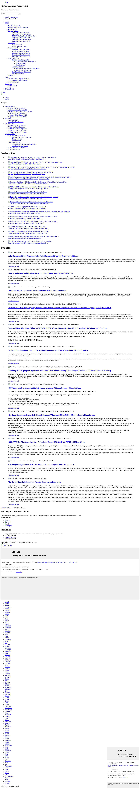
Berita (6, 77)
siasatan (10, 266)
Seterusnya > (9, 507)
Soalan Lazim (12, 85)
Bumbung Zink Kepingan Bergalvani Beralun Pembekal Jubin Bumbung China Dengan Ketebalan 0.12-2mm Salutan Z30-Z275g (59, 371)
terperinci (16, 266)
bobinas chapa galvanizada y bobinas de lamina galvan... (25, 218)
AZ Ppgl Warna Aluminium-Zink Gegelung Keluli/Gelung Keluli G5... (29, 203)
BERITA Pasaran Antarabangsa (17, 80)
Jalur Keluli (11, 43)
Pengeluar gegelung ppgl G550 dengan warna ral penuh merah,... (28, 243)
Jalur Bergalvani (17, 44)
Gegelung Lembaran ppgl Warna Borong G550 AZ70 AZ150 (26, 208)
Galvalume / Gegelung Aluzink (21, 34)
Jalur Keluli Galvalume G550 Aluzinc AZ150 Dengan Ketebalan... (28, 184)
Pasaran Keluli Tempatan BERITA (18, 79)
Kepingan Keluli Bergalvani (20, 49)
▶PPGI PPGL (12, 29)
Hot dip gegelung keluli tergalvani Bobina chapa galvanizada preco (34, 482)
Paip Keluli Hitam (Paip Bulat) (21, 72)
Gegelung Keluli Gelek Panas (21, 41)
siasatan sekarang (6, 517)
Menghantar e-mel (6, 545)
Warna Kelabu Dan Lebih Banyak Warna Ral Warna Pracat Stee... (28, 228)
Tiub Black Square (17, 67)
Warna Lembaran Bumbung (20, 51)
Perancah (11, 75)
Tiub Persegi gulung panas (24, 70)
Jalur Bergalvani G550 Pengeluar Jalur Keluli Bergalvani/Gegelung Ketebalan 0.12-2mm (43, 256)
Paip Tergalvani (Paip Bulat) (20, 60)
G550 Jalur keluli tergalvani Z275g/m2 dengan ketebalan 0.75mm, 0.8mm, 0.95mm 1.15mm (44, 388)
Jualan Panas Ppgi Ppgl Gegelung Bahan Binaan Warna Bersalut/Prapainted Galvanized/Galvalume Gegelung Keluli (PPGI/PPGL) (60, 308)
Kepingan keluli (13, 48)
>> (14, 507)
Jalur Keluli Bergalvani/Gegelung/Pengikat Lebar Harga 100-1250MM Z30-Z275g (40, 273)
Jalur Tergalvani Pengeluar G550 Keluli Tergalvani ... (24, 164)
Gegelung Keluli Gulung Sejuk (21, 39)
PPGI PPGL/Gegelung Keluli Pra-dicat (24, 36)
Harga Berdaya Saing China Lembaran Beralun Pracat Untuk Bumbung (37, 290)
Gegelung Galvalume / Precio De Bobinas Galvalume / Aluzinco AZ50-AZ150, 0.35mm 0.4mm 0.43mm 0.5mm (51, 415)
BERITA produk (13, 82)
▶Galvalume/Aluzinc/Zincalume (18, 27)
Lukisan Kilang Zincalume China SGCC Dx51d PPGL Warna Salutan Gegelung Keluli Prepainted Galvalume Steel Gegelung (57, 328)
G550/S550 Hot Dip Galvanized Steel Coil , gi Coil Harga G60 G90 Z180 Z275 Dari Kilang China (46, 442)
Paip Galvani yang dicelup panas (26, 61)
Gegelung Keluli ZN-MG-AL (21, 37)
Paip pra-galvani (21, 63)
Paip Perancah (20, 65)
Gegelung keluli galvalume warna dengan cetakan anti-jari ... (26, 174)
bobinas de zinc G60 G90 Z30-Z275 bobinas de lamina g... (26, 223)
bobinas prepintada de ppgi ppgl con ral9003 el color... (24, 213)
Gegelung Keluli (13, 31)
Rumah (7, 22)
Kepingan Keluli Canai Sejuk (21, 55)
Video (10, 87)
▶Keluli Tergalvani (14, 25)
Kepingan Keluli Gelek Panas (21, 56)
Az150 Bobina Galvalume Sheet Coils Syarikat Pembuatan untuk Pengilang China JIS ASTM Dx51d (48, 350)
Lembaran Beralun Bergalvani (21, 53)
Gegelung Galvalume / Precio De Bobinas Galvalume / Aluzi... (27, 169)
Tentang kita (8, 84)
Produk (7, 24)
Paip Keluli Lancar (18, 73)
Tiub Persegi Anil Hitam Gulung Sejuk (27, 68)
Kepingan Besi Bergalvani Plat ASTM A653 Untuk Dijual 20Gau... (28, 188)
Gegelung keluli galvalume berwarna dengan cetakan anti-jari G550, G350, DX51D (41, 465)
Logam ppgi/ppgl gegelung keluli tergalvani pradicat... (24, 238)
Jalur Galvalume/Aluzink (19, 46)
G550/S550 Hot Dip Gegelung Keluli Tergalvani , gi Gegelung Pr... (28, 179)
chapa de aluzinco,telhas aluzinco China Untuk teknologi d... (26, 193)
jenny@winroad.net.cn (11, 537)
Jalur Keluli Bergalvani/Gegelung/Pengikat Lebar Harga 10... (26, 159)
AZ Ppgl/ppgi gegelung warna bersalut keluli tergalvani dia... (26, 198)
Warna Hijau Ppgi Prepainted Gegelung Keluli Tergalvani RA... (27, 233)
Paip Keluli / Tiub (13, 58)
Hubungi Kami (9, 89)
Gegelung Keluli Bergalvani (20, 32)
